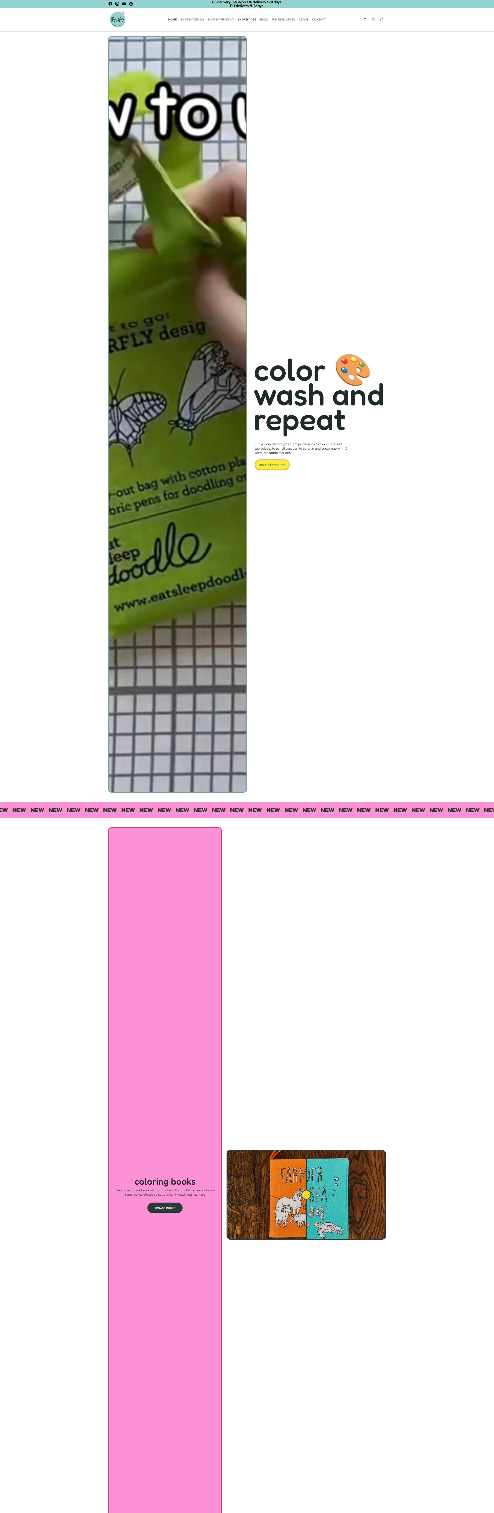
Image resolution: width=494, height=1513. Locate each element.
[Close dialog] (285, 718)
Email (215, 743)
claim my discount (247, 765)
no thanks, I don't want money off (247, 779)
